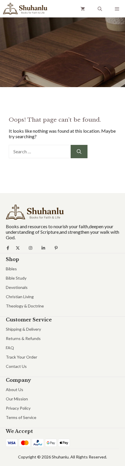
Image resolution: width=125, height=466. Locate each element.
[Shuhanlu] (25, 8)
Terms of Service (21, 417)
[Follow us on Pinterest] (56, 248)
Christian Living (20, 296)
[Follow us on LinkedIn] (43, 248)
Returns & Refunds (23, 338)
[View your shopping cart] (82, 8)
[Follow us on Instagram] (30, 248)
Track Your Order (21, 357)
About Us (14, 389)
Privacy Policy (18, 408)
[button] (99, 8)
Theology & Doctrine (25, 305)
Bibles (11, 268)
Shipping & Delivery (23, 329)
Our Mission (17, 398)
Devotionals (17, 287)
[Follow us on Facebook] (8, 248)
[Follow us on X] (18, 248)
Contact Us (16, 366)
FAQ (10, 347)
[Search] (79, 151)
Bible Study (16, 278)
